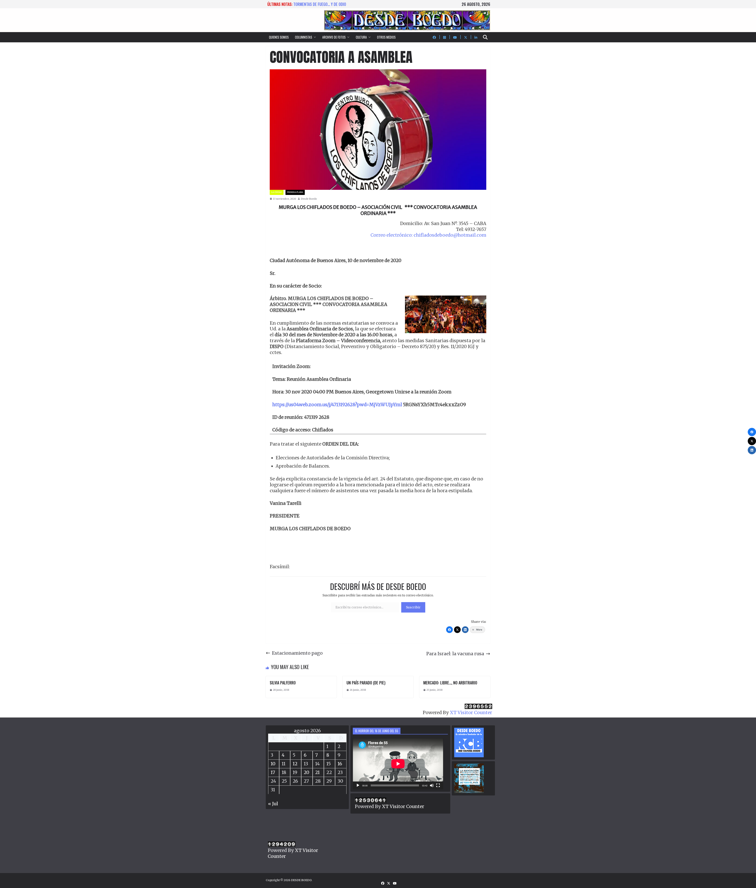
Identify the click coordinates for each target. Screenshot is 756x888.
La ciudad (276, 192)
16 (340, 764)
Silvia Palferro (283, 683)
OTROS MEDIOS (386, 37)
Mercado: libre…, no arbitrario (450, 683)
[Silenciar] (432, 785)
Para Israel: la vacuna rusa (455, 653)
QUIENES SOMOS (279, 37)
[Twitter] (457, 629)
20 (306, 772)
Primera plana (295, 192)
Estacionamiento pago (297, 653)
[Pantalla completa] (438, 785)
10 (273, 764)
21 (317, 772)
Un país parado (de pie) (365, 683)
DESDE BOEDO (301, 880)
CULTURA (361, 37)
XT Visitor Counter (471, 712)
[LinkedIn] (465, 629)
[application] (398, 763)
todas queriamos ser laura (316, 4)
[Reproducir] (358, 785)
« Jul (273, 803)
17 (273, 772)
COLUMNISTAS (303, 37)
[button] (314, 37)
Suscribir (413, 607)
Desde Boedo (309, 198)
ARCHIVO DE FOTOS (334, 37)
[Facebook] (449, 629)
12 (295, 764)
